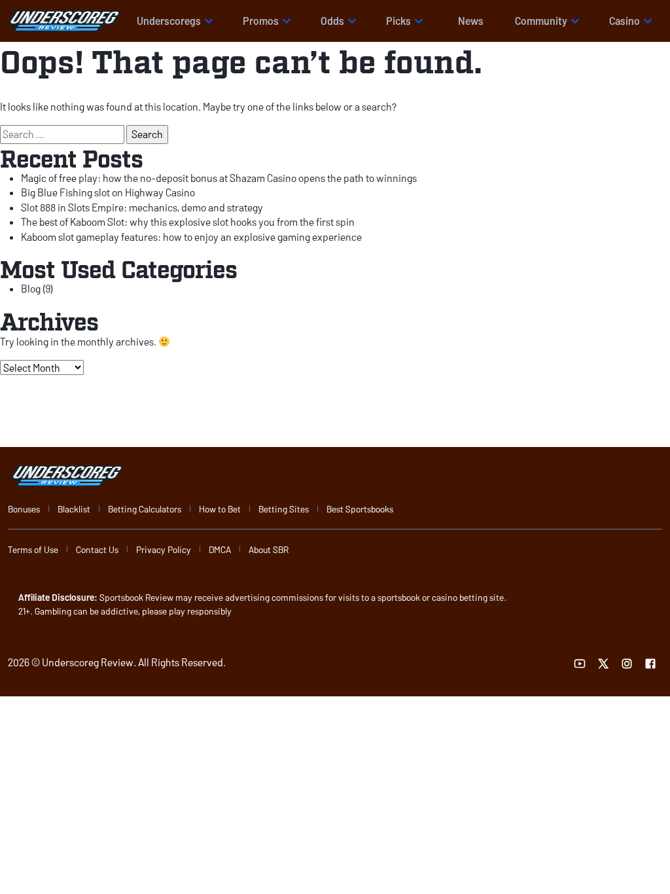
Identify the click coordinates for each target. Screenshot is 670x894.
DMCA (220, 549)
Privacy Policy (163, 549)
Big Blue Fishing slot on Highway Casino (108, 192)
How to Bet (220, 508)
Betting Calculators (144, 508)
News (471, 20)
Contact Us (97, 549)
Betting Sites (283, 508)
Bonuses (24, 508)
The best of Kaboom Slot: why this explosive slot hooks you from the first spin (188, 221)
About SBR (269, 549)
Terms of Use (33, 549)
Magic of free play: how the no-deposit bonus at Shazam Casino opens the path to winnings (219, 177)
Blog (31, 288)
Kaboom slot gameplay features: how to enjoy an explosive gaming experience (191, 236)
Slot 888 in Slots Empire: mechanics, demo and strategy (142, 207)
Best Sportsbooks (359, 508)
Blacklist (74, 508)
